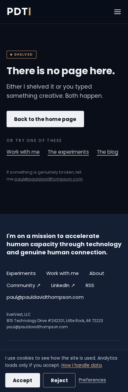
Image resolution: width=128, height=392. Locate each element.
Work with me (23, 151)
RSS (90, 285)
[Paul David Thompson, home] (19, 12)
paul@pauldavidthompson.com (48, 179)
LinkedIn (63, 285)
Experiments (21, 273)
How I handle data (81, 365)
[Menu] (117, 12)
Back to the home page (45, 119)
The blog (107, 151)
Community (24, 285)
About (96, 273)
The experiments (68, 151)
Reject (59, 380)
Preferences (92, 380)
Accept (22, 380)
